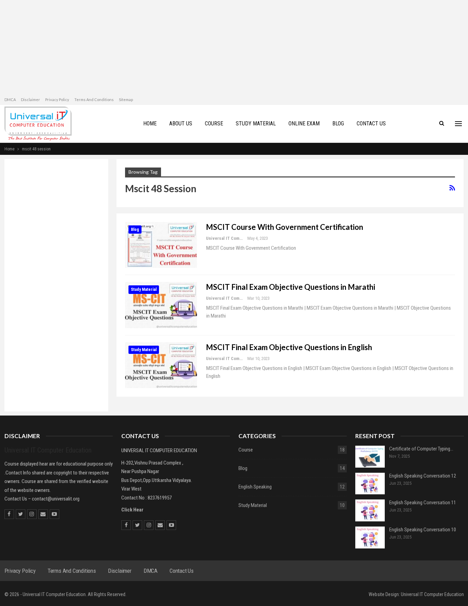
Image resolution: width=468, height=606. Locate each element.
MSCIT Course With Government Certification (284, 227)
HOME (150, 123)
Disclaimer (30, 99)
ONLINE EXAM (304, 123)
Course (245, 450)
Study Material (144, 289)
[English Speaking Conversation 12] (370, 484)
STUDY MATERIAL (256, 123)
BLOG (338, 123)
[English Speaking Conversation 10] (370, 537)
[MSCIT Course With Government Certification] (161, 245)
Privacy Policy (57, 99)
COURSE (214, 123)
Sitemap (126, 99)
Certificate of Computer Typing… (421, 449)
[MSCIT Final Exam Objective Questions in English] (161, 365)
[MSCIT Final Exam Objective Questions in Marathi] (161, 305)
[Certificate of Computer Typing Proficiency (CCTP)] (370, 457)
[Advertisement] (56, 288)
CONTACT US (371, 123)
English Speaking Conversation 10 (422, 530)
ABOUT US (180, 123)
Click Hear (132, 510)
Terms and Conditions (94, 99)
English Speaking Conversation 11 (422, 502)
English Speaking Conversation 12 (422, 476)
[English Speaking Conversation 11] (370, 510)
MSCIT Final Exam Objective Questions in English (289, 347)
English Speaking (255, 487)
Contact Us (182, 570)
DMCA (10, 99)
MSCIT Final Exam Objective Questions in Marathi (290, 287)
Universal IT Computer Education (432, 594)
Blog (135, 229)
